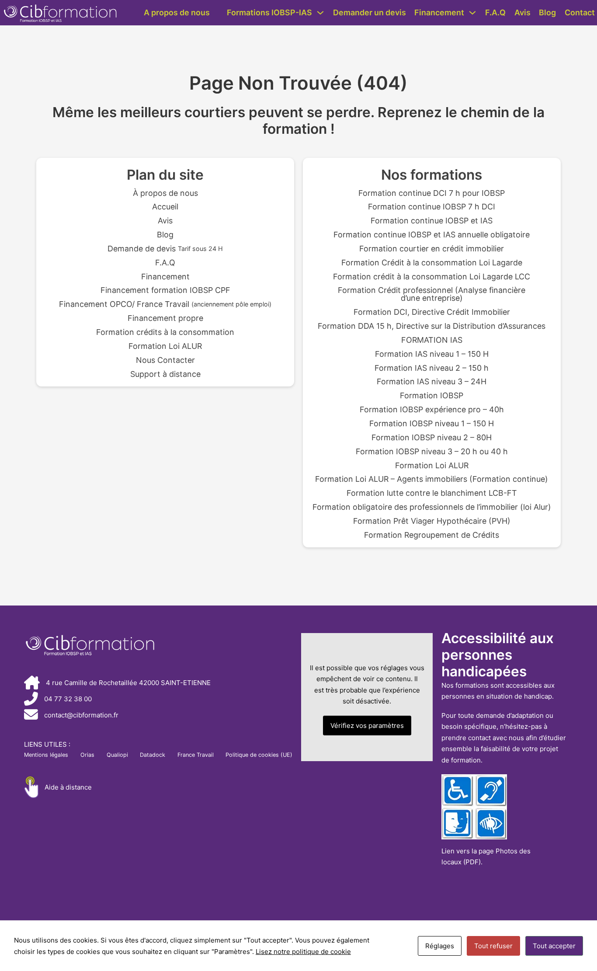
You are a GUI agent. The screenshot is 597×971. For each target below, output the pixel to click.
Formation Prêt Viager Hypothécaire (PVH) (431, 521)
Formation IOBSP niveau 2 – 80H (431, 438)
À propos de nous (165, 193)
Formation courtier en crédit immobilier (431, 249)
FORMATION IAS (431, 340)
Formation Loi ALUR (165, 346)
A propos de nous (177, 12)
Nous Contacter (165, 360)
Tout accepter (554, 946)
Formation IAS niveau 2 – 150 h (432, 368)
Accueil (165, 207)
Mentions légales (46, 755)
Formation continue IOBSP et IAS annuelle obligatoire (431, 235)
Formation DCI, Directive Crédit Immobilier (432, 312)
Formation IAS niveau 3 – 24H (431, 382)
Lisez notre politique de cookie (303, 951)
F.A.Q (495, 12)
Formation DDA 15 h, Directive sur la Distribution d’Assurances (431, 326)
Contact (580, 12)
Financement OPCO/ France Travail (165, 304)
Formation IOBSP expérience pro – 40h (432, 410)
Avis (522, 12)
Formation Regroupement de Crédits (431, 535)
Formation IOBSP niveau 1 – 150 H (431, 424)
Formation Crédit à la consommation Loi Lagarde (431, 263)
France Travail (195, 755)
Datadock (152, 755)
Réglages (439, 946)
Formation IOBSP (431, 396)
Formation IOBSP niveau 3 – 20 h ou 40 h (432, 452)
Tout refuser (493, 946)
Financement (439, 12)
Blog (547, 12)
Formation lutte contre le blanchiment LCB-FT (432, 493)
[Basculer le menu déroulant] (320, 13)
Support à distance (165, 374)
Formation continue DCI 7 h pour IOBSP (431, 193)
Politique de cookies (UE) (259, 755)
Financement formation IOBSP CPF (165, 290)
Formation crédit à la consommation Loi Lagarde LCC (431, 277)
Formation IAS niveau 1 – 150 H (432, 354)
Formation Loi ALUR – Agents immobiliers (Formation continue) (431, 479)
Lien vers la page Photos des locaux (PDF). (486, 857)
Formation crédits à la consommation (165, 332)
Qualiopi (117, 755)
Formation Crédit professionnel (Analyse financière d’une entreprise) (431, 294)
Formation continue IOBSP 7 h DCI (431, 207)
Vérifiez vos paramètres (367, 725)
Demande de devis (165, 249)
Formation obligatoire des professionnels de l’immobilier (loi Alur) (431, 507)
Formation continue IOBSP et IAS (432, 221)
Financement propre (165, 318)
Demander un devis (369, 12)
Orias (87, 755)
